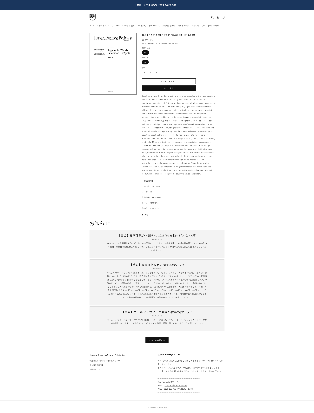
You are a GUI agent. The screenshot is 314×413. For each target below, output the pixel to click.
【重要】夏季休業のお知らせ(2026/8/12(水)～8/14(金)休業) (157, 235)
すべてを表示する (157, 340)
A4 (145, 52)
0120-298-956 (170, 389)
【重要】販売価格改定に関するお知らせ (157, 265)
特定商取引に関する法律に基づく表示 (105, 361)
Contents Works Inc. (161, 407)
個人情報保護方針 (97, 365)
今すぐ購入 (169, 88)
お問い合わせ (95, 369)
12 (145, 62)
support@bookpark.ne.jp (176, 385)
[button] (212, 17)
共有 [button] (146, 215)
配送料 (150, 44)
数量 (143, 68)
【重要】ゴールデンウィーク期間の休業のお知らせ (157, 312)
